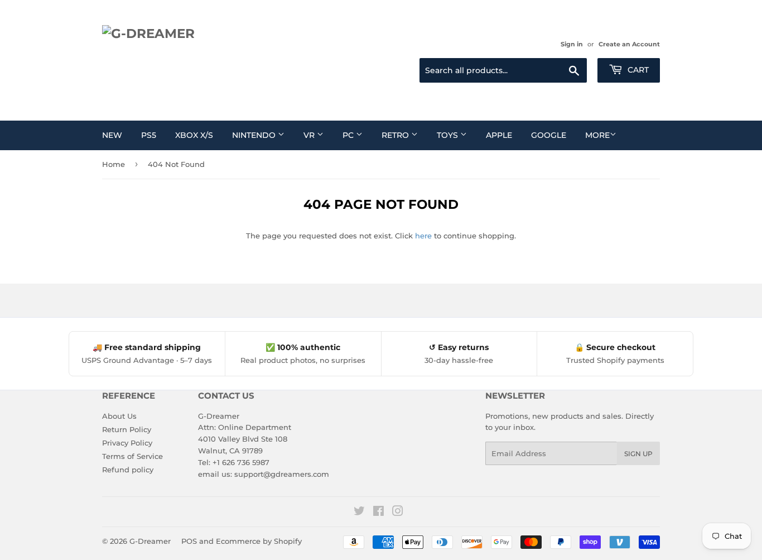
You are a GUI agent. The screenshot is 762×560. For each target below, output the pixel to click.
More (597, 135)
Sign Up (638, 453)
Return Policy (126, 429)
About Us (119, 415)
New (112, 135)
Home (113, 164)
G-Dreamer (150, 541)
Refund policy (127, 469)
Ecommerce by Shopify (259, 541)
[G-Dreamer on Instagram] (397, 512)
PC (349, 135)
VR (310, 135)
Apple (499, 135)
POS (189, 541)
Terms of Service (132, 456)
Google (548, 135)
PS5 (148, 135)
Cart (637, 70)
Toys (448, 135)
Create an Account (629, 44)
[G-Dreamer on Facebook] (378, 512)
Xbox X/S (194, 135)
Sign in (572, 44)
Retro (396, 135)
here (423, 235)
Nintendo (255, 135)
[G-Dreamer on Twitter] (359, 512)
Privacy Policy (127, 442)
